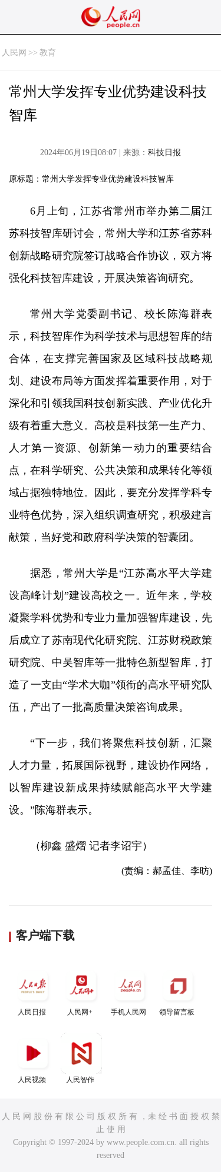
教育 (47, 52)
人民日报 (32, 1012)
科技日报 (164, 152)
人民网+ (80, 1012)
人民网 (14, 52)
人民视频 (32, 1080)
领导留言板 (176, 1012)
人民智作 (80, 1080)
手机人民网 (128, 1012)
